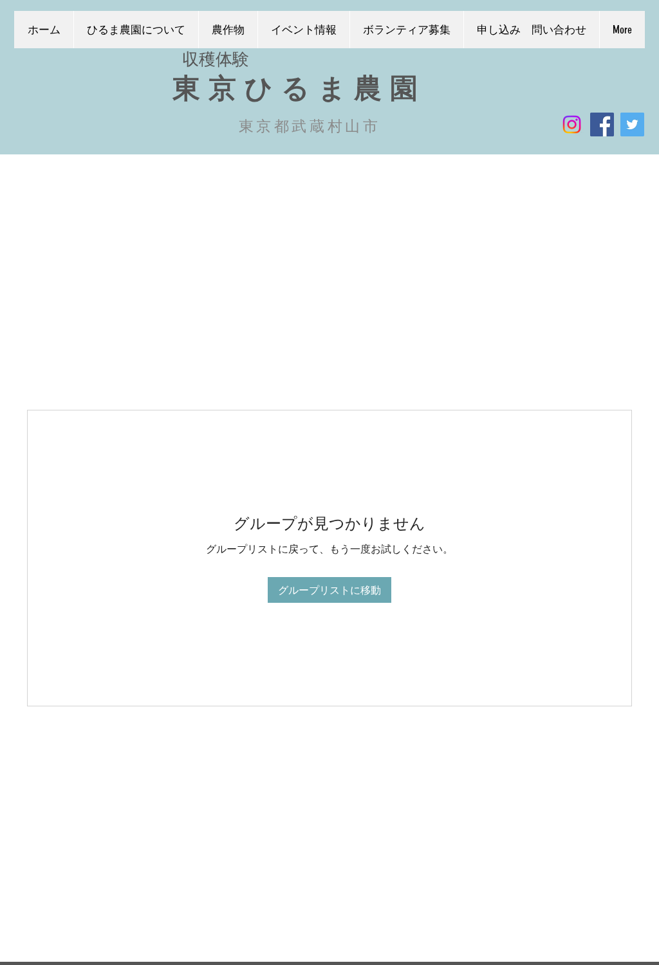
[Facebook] (602, 124)
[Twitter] (632, 124)
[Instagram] (572, 124)
